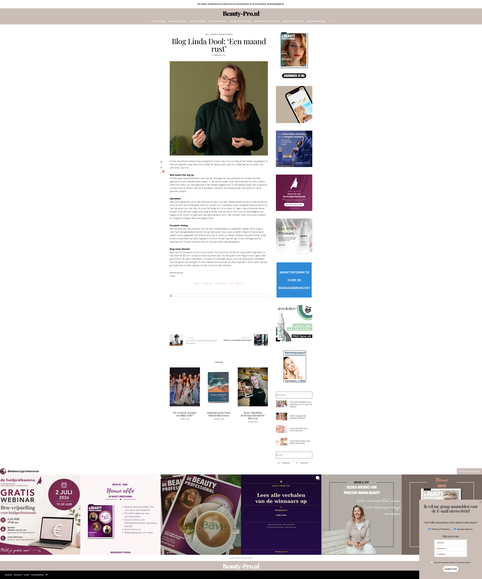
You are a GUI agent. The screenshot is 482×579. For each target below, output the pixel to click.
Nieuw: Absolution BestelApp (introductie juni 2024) (219, 415)
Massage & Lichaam (178, 21)
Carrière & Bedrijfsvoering (221, 34)
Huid (207, 34)
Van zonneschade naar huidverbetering (300, 441)
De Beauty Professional (293, 21)
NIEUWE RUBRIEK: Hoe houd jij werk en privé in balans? (301, 404)
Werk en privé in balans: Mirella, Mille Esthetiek (252, 414)
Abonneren (18, 575)
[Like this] (161, 172)
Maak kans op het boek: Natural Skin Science (185, 414)
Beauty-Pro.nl (241, 13)
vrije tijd (240, 283)
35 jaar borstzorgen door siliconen (299, 429)
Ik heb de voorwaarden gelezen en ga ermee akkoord (452, 562)
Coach (197, 283)
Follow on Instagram (469, 471)
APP (46, 575)
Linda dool (208, 283)
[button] (40, 514)
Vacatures (8, 575)
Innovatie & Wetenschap (240, 21)
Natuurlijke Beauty (217, 21)
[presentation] (175, 393)
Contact (26, 575)
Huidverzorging (158, 21)
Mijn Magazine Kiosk (316, 21)
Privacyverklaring (37, 575)
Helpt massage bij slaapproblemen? (298, 416)
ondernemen (221, 283)
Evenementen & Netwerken (266, 21)
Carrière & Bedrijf (198, 21)
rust (231, 283)
